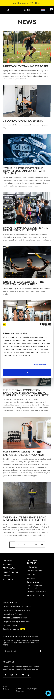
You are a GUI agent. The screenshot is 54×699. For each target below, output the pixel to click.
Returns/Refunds (34, 571)
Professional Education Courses (17, 606)
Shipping (31, 574)
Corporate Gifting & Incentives (16, 621)
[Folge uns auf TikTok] (28, 674)
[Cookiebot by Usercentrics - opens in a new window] (40, 324)
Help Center (32, 567)
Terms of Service (34, 582)
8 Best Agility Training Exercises (25, 66)
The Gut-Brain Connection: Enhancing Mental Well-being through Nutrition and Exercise (26, 393)
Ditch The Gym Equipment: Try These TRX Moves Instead (23, 283)
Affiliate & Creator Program (15, 618)
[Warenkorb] (49, 10)
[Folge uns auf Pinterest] (17, 674)
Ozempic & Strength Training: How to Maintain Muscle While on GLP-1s (25, 171)
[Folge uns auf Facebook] (6, 674)
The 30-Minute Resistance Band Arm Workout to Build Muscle (25, 519)
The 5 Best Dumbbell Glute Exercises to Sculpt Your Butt (24, 453)
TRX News (7, 564)
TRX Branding (9, 579)
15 (36, 544)
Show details (40, 364)
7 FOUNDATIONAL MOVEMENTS (23, 120)
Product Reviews (10, 572)
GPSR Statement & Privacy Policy (35, 587)
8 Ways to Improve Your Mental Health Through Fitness (25, 229)
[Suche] (8, 10)
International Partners (12, 614)
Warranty (31, 578)
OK (27, 372)
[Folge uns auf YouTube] (23, 674)
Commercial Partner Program (16, 610)
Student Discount (11, 625)
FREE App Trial (9, 568)
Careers (6, 576)
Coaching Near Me (14, 629)
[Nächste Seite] (42, 544)
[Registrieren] (40, 651)
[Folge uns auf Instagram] (11, 674)
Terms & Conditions (35, 595)
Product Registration (36, 592)
